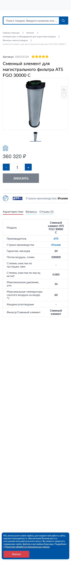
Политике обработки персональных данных (27, 546)
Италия (56, 244)
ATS (56, 238)
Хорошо (16, 554)
